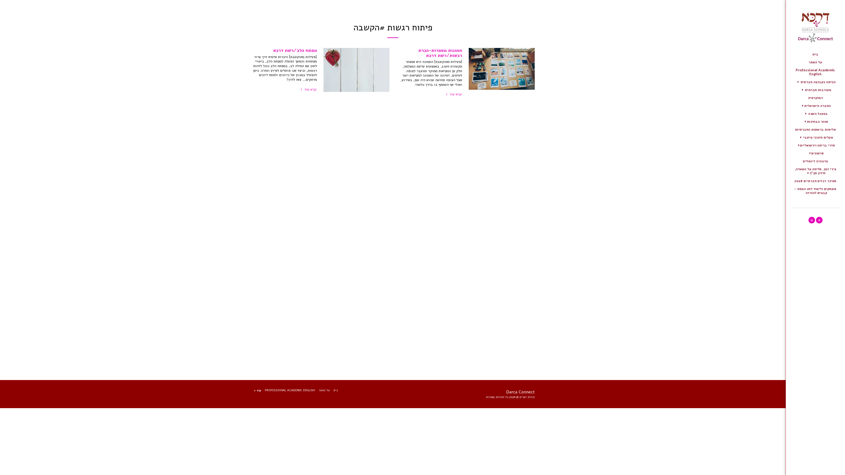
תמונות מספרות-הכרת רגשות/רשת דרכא (440, 52)
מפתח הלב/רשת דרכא (295, 50)
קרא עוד (455, 94)
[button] (815, 82)
